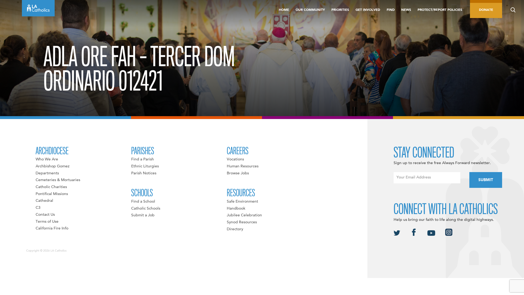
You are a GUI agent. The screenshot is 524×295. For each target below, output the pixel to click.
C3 (38, 208)
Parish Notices (143, 173)
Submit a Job (143, 215)
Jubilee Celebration (244, 215)
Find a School (143, 202)
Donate (486, 10)
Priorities (340, 10)
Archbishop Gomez (52, 166)
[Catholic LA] (38, 8)
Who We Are (47, 159)
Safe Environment (242, 202)
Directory (235, 229)
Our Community (310, 10)
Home (284, 10)
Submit (485, 180)
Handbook (236, 208)
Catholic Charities (51, 187)
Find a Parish (142, 159)
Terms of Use (47, 222)
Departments (47, 173)
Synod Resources (242, 222)
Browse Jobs (238, 173)
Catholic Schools (145, 208)
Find (391, 10)
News (406, 10)
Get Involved (368, 10)
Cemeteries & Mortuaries (58, 180)
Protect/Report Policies (440, 10)
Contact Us (45, 215)
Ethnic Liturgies (145, 166)
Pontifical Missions (52, 194)
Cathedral (44, 201)
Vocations (235, 159)
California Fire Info (52, 228)
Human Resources (243, 166)
